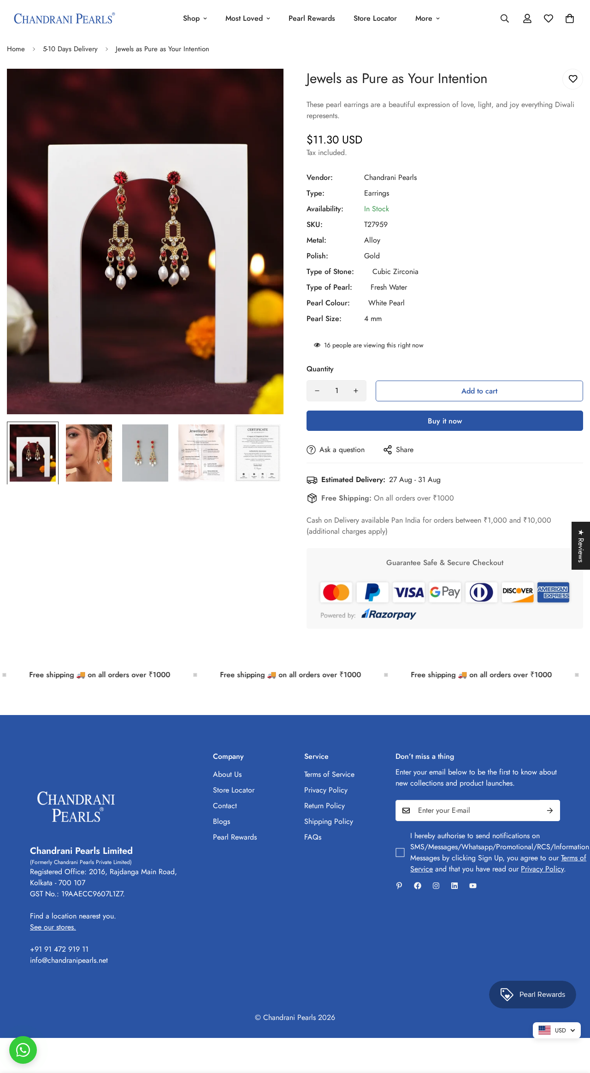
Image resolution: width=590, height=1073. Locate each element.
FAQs (312, 837)
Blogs (221, 821)
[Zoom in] (264, 88)
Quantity (320, 369)
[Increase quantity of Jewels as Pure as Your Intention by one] (356, 391)
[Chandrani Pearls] (64, 19)
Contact (225, 805)
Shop (191, 18)
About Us (227, 774)
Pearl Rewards (312, 18)
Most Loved (244, 18)
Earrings (376, 193)
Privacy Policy (326, 790)
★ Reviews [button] (581, 545)
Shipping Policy (328, 821)
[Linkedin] (454, 885)
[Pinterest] (399, 885)
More (423, 18)
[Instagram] (436, 885)
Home (16, 49)
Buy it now (445, 421)
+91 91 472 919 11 (59, 949)
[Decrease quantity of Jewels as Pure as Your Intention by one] (317, 391)
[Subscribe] (550, 810)
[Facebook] (417, 885)
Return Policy (324, 805)
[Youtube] (473, 885)
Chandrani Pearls (390, 177)
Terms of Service (329, 774)
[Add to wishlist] (572, 79)
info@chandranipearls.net (69, 960)
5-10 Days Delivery (70, 49)
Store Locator (375, 18)
